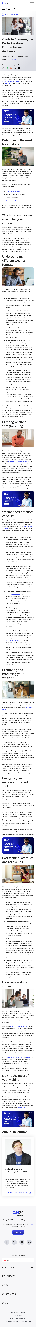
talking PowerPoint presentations (19, 462)
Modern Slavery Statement (18, 1318)
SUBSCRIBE (18, 1232)
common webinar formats (14, 294)
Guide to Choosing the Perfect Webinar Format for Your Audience (21, 9)
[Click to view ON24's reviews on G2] (18, 1251)
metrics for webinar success (19, 1026)
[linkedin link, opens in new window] (29, 1242)
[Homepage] (9, 3)
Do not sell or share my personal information (18, 1321)
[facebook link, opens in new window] (6, 1242)
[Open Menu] (32, 3)
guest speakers (15, 594)
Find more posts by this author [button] (17, 1192)
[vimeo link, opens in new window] (21, 1242)
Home (3, 9)
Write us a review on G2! (18, 1255)
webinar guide (21, 1108)
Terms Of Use (21, 1312)
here (31, 1224)
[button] (18, 1268)
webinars (7, 83)
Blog (9, 9)
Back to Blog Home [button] (12, 15)
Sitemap (13, 1312)
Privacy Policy (18, 1315)
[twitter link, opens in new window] (14, 1242)
